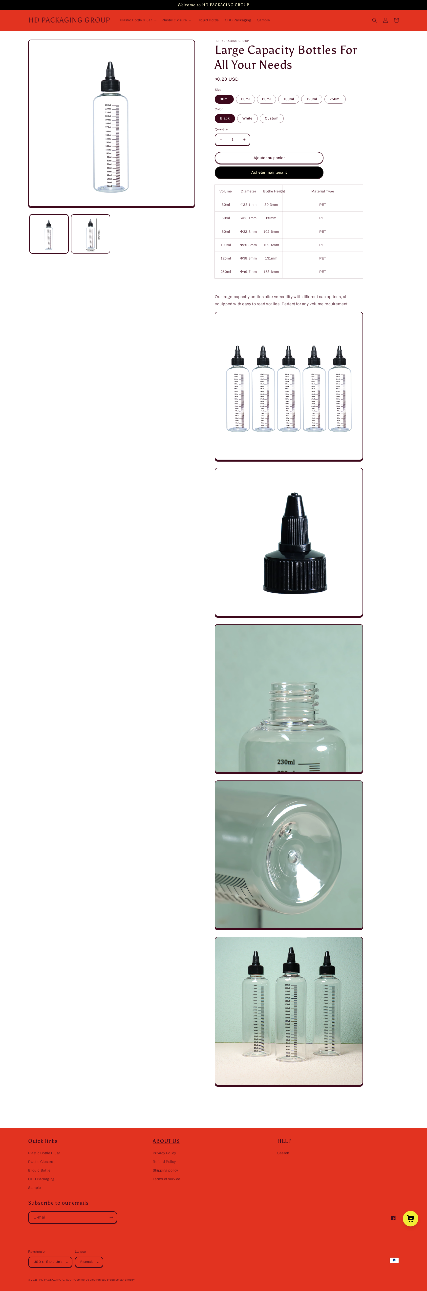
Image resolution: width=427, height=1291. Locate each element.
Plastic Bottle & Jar (44, 1153)
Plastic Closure (40, 1162)
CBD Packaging (41, 1179)
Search (283, 1153)
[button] (138, 20)
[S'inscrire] (111, 1217)
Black (225, 118)
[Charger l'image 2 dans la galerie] (90, 233)
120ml (311, 99)
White (247, 118)
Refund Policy (164, 1162)
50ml (245, 99)
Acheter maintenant (269, 172)
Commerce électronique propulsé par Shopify (104, 1279)
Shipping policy (165, 1170)
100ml (288, 99)
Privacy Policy (164, 1153)
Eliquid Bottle (39, 1170)
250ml (335, 99)
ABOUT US (166, 1141)
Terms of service (166, 1179)
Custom (271, 118)
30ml (224, 99)
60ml (266, 99)
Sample (34, 1188)
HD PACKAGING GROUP (56, 1279)
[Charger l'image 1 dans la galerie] (48, 233)
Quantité (221, 129)
